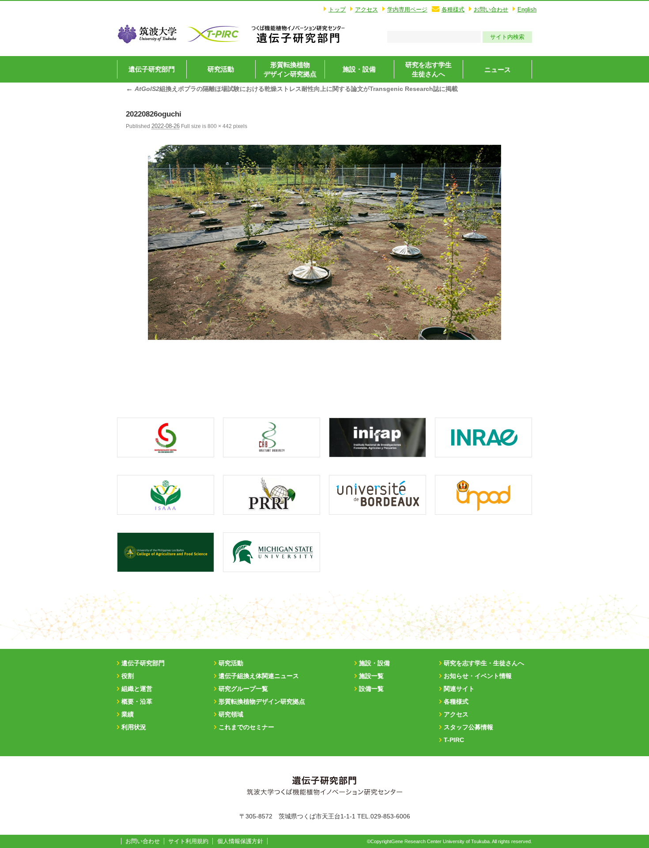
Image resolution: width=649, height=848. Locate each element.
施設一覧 (371, 675)
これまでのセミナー (246, 727)
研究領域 (231, 714)
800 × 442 (220, 126)
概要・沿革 (136, 701)
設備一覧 (371, 688)
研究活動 (221, 69)
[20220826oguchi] (324, 242)
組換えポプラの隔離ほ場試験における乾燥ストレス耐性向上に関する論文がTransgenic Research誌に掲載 (292, 88)
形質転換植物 (290, 69)
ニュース (497, 69)
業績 (127, 714)
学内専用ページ (407, 9)
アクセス (366, 9)
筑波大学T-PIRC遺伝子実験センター (298, 34)
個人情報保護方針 (240, 841)
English (526, 9)
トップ (337, 9)
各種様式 (452, 9)
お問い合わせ (491, 9)
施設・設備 (359, 69)
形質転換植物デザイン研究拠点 (262, 701)
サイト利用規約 (188, 841)
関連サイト (459, 688)
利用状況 (133, 727)
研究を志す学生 (428, 69)
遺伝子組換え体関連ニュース (259, 675)
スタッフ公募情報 (468, 727)
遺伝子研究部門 (151, 69)
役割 (127, 675)
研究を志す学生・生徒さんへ (484, 663)
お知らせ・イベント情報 (478, 675)
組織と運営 (136, 688)
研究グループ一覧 (243, 688)
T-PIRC (454, 739)
